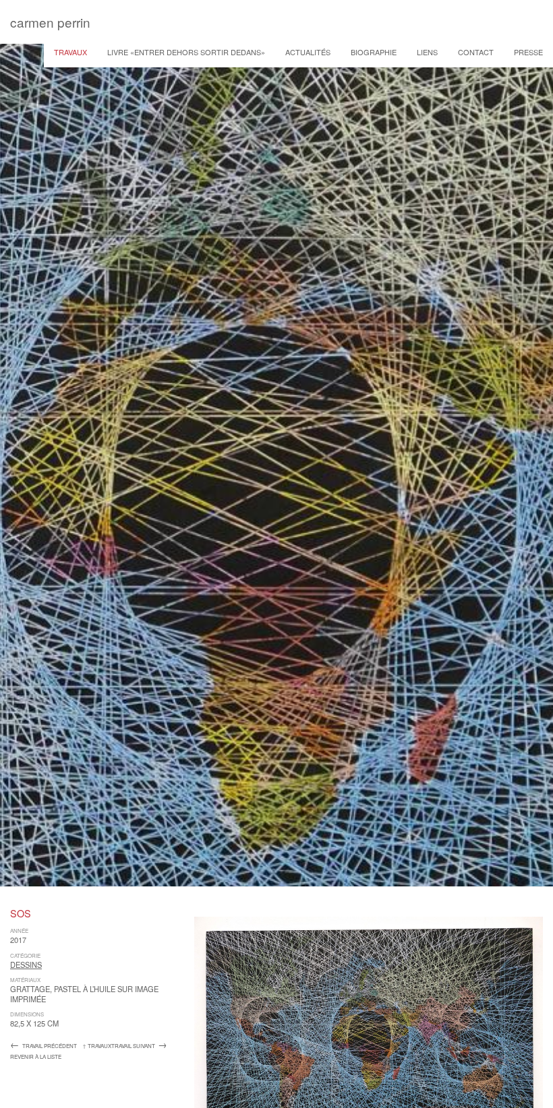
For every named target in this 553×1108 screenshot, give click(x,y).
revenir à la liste (35, 1056)
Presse (528, 51)
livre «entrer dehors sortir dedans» (186, 51)
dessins (26, 964)
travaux (70, 51)
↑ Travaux (96, 1045)
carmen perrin (50, 22)
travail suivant (139, 1045)
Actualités (307, 51)
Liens (427, 51)
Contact (476, 51)
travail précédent (43, 1045)
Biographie (374, 51)
